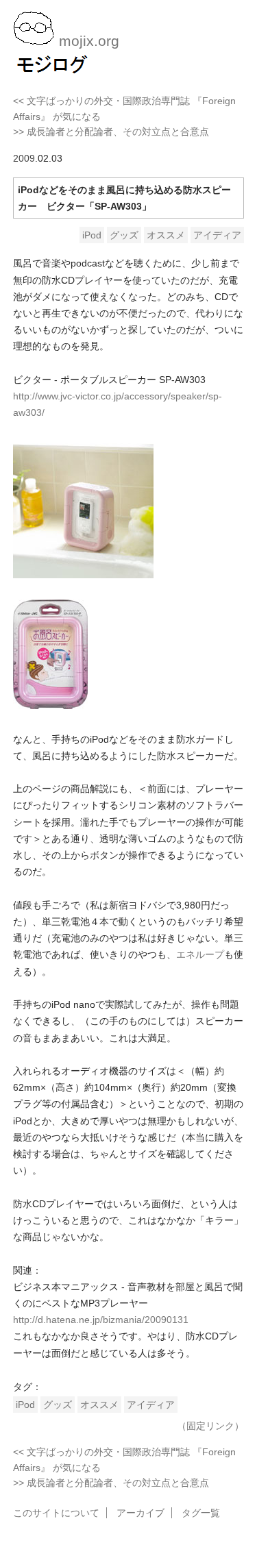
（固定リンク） (210, 1425)
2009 (24, 158)
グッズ (124, 235)
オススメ (166, 235)
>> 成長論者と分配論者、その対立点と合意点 (111, 131)
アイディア (217, 235)
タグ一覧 (201, 1512)
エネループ (200, 954)
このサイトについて (56, 1512)
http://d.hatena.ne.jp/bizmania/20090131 (100, 1319)
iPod (91, 235)
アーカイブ (140, 1512)
